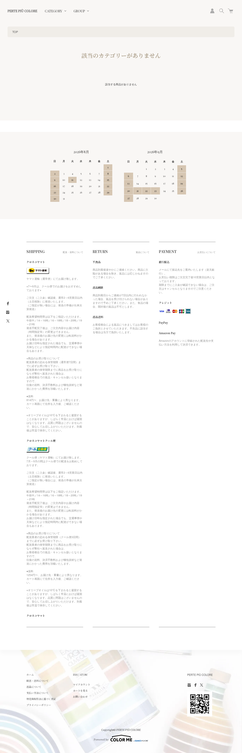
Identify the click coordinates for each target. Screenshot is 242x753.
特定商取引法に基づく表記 (41, 699)
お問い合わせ (80, 696)
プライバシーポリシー (38, 705)
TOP (15, 32)
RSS (75, 674)
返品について (33, 687)
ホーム (30, 674)
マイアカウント (81, 684)
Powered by (101, 739)
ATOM (83, 674)
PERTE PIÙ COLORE (22, 11)
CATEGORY (53, 11)
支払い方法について (37, 693)
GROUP (79, 11)
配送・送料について (37, 680)
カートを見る (80, 690)
